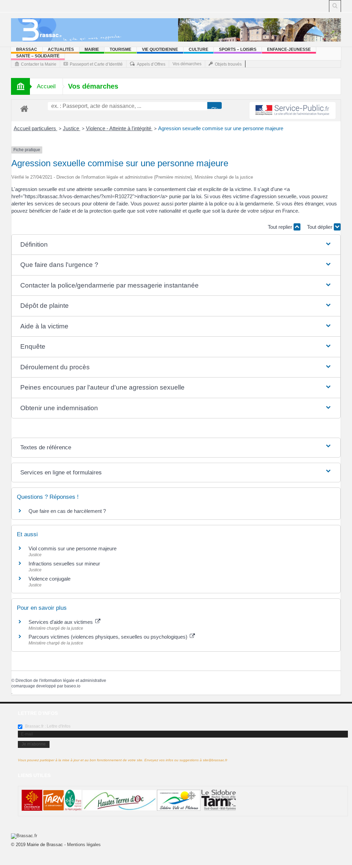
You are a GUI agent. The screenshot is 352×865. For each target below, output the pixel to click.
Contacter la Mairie (38, 64)
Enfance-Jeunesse (289, 49)
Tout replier (281, 227)
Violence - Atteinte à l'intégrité (119, 128)
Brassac (26, 49)
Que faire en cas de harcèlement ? (67, 511)
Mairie (92, 49)
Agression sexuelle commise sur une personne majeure (220, 128)
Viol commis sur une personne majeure (73, 548)
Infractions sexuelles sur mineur (64, 563)
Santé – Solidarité (37, 56)
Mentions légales (84, 844)
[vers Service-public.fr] (293, 110)
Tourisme (120, 49)
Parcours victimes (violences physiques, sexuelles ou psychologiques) (109, 637)
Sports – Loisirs (237, 49)
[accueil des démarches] (24, 108)
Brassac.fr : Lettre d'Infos (47, 726)
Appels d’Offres (151, 64)
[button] (176, 245)
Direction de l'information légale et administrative (60, 680)
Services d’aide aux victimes (61, 622)
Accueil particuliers (35, 128)
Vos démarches (187, 63)
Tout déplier (320, 227)
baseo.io (72, 686)
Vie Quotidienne (160, 49)
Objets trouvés (228, 64)
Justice (71, 128)
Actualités (61, 49)
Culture (198, 49)
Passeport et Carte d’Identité (96, 64)
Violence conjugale (49, 579)
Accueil (46, 86)
